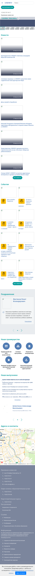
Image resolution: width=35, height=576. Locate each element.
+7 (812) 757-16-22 (7, 502)
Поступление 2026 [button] (7, 7)
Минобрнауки (7, 517)
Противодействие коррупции (11, 560)
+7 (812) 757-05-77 (7, 478)
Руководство (7, 546)
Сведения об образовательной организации (14, 540)
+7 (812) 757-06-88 (8, 494)
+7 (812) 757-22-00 (8, 481)
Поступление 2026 (6, 510)
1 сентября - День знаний (9, 18)
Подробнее (18, 400)
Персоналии (7, 551)
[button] (2, 2)
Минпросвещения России (10, 520)
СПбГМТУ (8, 3)
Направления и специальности (9, 507)
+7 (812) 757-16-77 (6, 12)
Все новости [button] (17, 177)
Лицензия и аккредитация (10, 543)
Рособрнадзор (7, 523)
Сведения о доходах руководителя (12, 557)
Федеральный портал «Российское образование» (15, 526)
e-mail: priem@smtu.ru (9, 484)
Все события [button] (17, 283)
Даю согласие (21, 573)
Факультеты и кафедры (9, 549)
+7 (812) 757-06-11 (7, 491)
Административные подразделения (12, 554)
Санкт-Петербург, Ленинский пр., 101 (12, 473)
